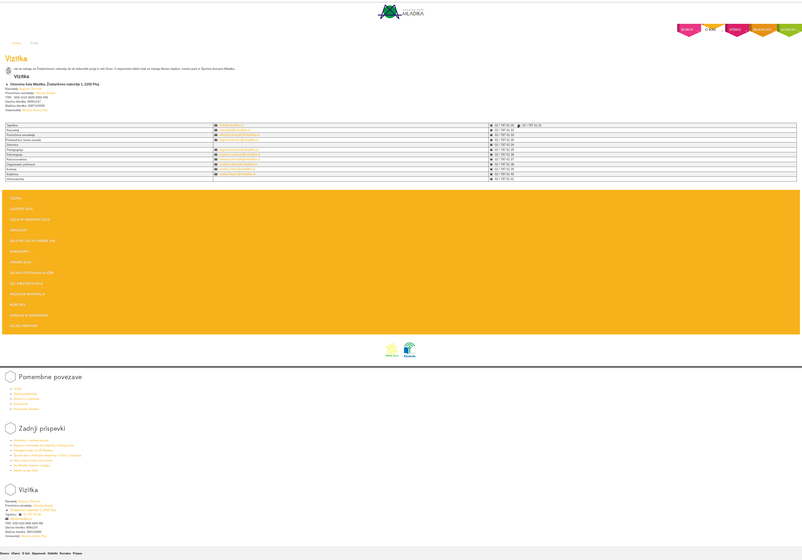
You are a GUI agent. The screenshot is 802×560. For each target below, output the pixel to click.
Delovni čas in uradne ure (32, 241)
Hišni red (17, 305)
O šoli (26, 553)
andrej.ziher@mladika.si (237, 169)
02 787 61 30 (32, 514)
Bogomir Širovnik (30, 88)
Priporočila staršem (26, 409)
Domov (4, 553)
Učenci (15, 553)
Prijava (77, 553)
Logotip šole (21, 209)
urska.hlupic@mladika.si (237, 174)
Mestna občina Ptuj (34, 110)
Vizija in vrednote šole (30, 219)
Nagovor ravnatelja (27, 294)
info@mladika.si (231, 125)
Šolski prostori (23, 326)
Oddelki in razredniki (29, 315)
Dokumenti (21, 404)
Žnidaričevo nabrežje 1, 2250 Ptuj (33, 510)
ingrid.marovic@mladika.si (239, 140)
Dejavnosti (39, 553)
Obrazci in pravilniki (26, 398)
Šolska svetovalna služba (31, 273)
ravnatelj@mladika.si (234, 130)
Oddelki (53, 553)
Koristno (65, 553)
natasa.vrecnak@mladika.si (239, 159)
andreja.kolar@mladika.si (238, 164)
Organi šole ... (22, 262)
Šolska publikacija (25, 393)
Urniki (17, 388)
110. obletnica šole (26, 283)
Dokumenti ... (21, 251)
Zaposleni (18, 230)
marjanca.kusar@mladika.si (239, 154)
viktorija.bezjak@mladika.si (239, 135)
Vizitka (16, 59)
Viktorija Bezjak (45, 93)
